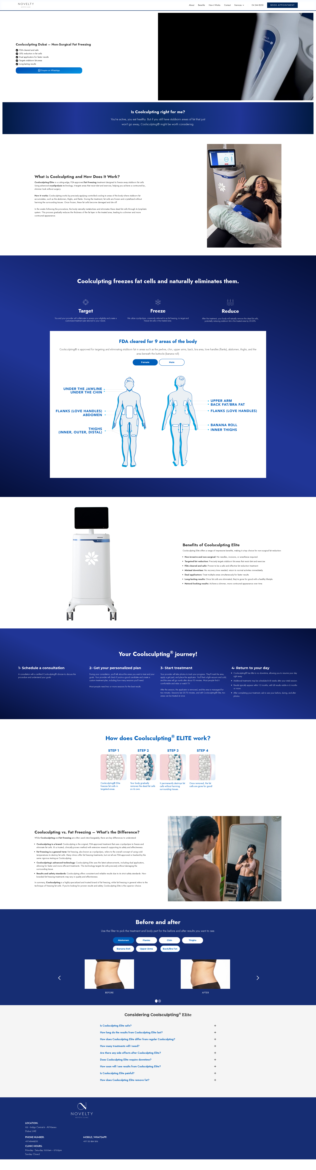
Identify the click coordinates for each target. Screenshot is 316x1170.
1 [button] (156, 1001)
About (191, 5)
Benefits (201, 5)
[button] (239, 5)
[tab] (145, 362)
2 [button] (159, 1001)
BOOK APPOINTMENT (282, 5)
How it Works (214, 5)
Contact (227, 5)
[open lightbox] (158, 422)
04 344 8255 (257, 5)
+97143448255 (31, 1141)
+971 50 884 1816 (90, 1141)
